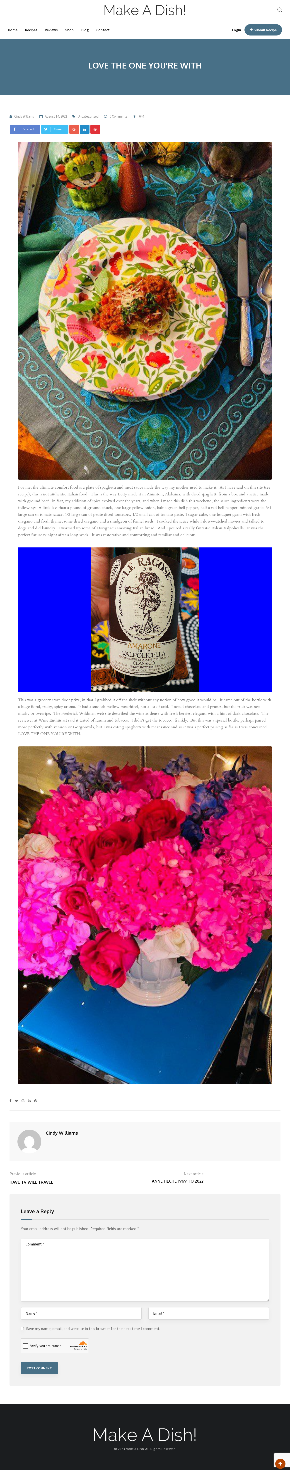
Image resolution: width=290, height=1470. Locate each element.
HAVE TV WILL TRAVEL (31, 1182)
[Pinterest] (95, 129)
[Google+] (74, 129)
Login (236, 30)
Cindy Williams (24, 116)
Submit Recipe (265, 30)
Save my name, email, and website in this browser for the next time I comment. (93, 1328)
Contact (103, 30)
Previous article (23, 1173)
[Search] (279, 9)
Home (12, 30)
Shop (69, 30)
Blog (85, 30)
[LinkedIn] (85, 129)
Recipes (31, 30)
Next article (193, 1173)
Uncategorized (88, 116)
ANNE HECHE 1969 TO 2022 (177, 1181)
